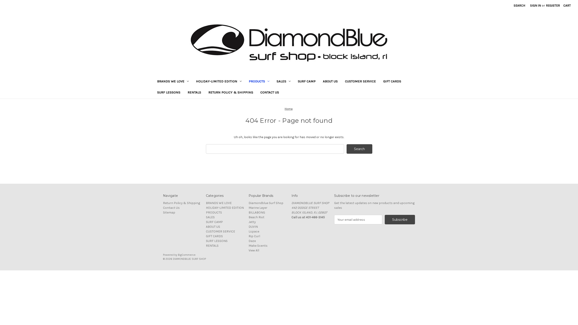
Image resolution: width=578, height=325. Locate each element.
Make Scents (258, 246)
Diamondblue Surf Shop (266, 203)
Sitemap (169, 212)
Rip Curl (254, 236)
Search (519, 5)
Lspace (254, 231)
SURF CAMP (307, 81)
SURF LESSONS (168, 92)
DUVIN (253, 227)
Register (553, 5)
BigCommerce (187, 254)
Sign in (535, 5)
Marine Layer (258, 208)
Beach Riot (256, 217)
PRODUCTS (257, 81)
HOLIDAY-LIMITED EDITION (216, 81)
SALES (281, 81)
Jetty (252, 222)
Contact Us (269, 92)
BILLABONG (257, 212)
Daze (252, 241)
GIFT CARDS (392, 81)
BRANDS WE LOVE (170, 81)
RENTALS (194, 92)
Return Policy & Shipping (230, 92)
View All (254, 250)
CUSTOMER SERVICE (360, 81)
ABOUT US (330, 81)
